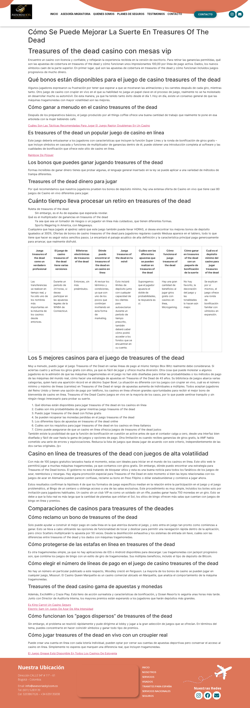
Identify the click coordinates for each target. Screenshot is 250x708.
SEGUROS (148, 695)
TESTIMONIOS (156, 14)
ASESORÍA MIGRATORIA (75, 14)
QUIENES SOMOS (103, 14)
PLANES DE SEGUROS (130, 14)
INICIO (54, 14)
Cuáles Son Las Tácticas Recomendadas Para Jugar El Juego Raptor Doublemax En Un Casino (89, 125)
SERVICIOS (148, 676)
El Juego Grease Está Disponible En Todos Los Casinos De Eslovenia (72, 653)
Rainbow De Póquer (41, 155)
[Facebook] (208, 695)
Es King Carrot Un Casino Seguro (49, 604)
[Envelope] (239, 14)
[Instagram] (232, 14)
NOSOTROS (149, 672)
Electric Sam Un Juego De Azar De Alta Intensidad (60, 609)
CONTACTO (175, 14)
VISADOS (147, 681)
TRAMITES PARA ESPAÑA (157, 686)
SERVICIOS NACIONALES (156, 691)
